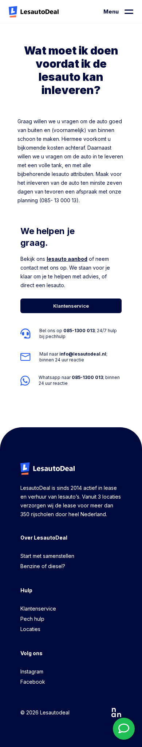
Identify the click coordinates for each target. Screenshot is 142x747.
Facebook (32, 682)
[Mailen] (71, 357)
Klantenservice (38, 608)
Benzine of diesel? (42, 566)
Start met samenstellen (47, 556)
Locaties (30, 629)
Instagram (31, 671)
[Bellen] (71, 333)
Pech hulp (32, 619)
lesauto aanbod (67, 259)
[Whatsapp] (71, 380)
